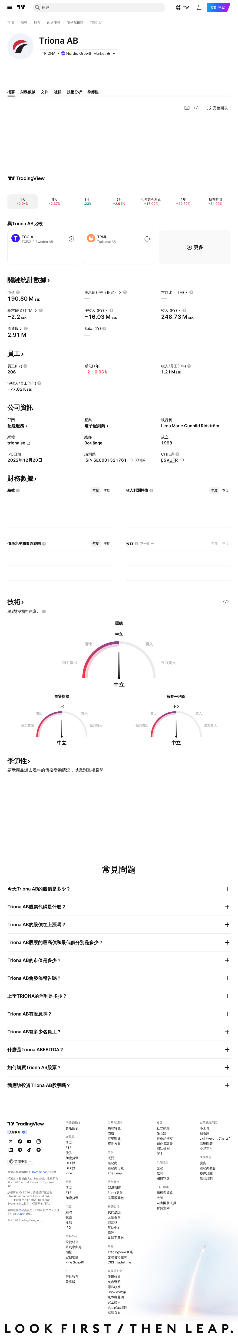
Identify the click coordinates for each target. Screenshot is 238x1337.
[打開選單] (9, 7)
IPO (68, 1227)
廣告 (203, 1163)
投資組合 (72, 1242)
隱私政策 (114, 1287)
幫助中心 (114, 1227)
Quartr (21, 1213)
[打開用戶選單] (199, 7)
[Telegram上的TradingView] (20, 1150)
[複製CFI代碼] (182, 460)
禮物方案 (114, 1143)
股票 (69, 1142)
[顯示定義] (18, 292)
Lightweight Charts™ (215, 1138)
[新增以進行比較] (71, 239)
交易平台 (206, 1149)
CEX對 (70, 1163)
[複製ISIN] (131, 460)
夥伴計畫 (206, 1173)
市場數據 (114, 1138)
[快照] (187, 108)
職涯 (111, 1232)
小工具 (204, 1128)
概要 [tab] (11, 92)
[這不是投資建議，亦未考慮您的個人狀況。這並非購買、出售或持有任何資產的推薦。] (44, 611)
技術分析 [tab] (74, 92)
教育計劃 (206, 1178)
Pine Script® (75, 1262)
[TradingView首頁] (21, 7)
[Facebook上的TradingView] (20, 1141)
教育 (160, 1173)
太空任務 (114, 1217)
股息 (69, 1222)
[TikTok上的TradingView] (29, 1150)
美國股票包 (116, 1198)
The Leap (115, 1173)
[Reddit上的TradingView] (38, 1150)
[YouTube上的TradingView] (29, 1141)
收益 (69, 1217)
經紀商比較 (116, 1168)
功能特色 (114, 1128)
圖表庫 (204, 1133)
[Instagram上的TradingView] (38, 1141)
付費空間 (163, 1208)
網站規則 (163, 1149)
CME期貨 (114, 1187)
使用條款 (114, 1277)
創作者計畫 (165, 1143)
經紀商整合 (208, 1168)
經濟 (69, 1212)
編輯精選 (163, 1178)
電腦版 (70, 1282)
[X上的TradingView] (10, 1141)
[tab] (96, 490)
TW (186, 7)
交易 (160, 1168)
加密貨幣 (72, 1158)
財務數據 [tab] (27, 92)
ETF (68, 1148)
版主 (160, 1154)
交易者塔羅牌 (117, 1257)
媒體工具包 (116, 1238)
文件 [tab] (44, 92)
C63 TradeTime (119, 1262)
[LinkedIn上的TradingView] (10, 1150)
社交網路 (163, 1128)
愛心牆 (161, 1133)
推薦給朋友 (165, 1138)
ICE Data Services (38, 1172)
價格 (111, 1133)
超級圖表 (72, 1128)
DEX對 (70, 1168)
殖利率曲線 (74, 1247)
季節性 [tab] (93, 92)
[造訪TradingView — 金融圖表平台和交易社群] (26, 178)
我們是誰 (114, 1212)
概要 (111, 1158)
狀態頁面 (114, 1312)
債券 (69, 1153)
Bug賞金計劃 (117, 1307)
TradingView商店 (120, 1252)
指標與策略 (165, 1193)
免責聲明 (114, 1282)
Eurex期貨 (115, 1193)
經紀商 (112, 1163)
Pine (69, 1173)
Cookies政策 (117, 1292)
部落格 (112, 1222)
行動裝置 (72, 1277)
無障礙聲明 (116, 1297)
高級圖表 (206, 1143)
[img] (109, 53)
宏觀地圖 (72, 1257)
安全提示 (114, 1302)
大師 (160, 1198)
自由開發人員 (166, 1203)
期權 (69, 1252)
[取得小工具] (197, 108)
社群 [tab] (57, 92)
